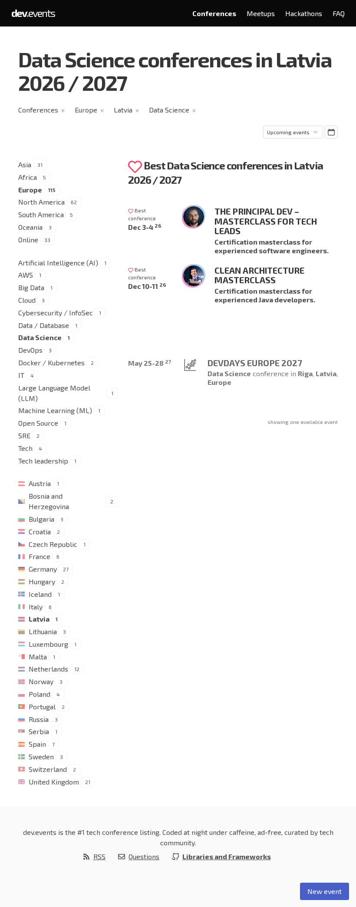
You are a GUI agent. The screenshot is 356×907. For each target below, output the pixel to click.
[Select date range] (331, 132)
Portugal (42, 706)
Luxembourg (48, 644)
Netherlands (48, 669)
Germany (43, 569)
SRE (24, 435)
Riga (305, 373)
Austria (40, 483)
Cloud (27, 300)
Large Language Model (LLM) (54, 393)
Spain (37, 744)
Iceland (40, 594)
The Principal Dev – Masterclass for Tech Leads (265, 221)
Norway (41, 681)
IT (21, 375)
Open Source (38, 423)
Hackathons (303, 13)
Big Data (31, 287)
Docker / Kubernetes (51, 362)
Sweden (41, 756)
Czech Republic (53, 544)
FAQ (339, 13)
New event (324, 891)
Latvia (123, 110)
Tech (25, 448)
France (39, 556)
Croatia (40, 531)
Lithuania (43, 631)
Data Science (169, 110)
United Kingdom (54, 782)
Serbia (39, 731)
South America (41, 214)
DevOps (30, 350)
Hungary (42, 581)
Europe (86, 110)
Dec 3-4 (145, 227)
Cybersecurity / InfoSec (55, 312)
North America (41, 202)
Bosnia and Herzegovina (49, 501)
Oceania (30, 227)
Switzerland (48, 769)
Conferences (214, 13)
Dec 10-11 (147, 286)
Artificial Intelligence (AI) (58, 262)
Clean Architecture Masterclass (259, 275)
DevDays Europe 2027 (255, 363)
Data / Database (43, 325)
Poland (39, 694)
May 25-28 (149, 363)
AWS (25, 275)
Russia (39, 719)
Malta (38, 656)
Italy (36, 606)
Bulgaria (41, 519)
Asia (24, 164)
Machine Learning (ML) (55, 410)
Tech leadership (43, 461)
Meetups (261, 13)
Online (28, 239)
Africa (27, 177)
